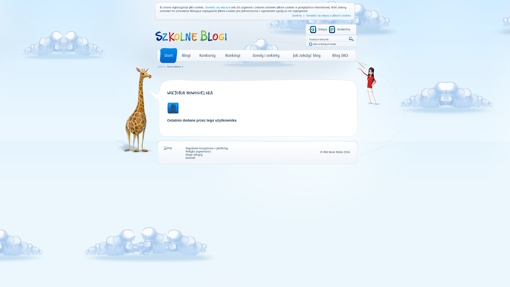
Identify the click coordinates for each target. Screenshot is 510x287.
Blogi (186, 55)
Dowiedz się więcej (216, 7)
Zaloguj (322, 29)
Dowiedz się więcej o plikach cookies (328, 15)
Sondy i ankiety (266, 55)
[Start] (190, 43)
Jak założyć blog (307, 55)
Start (168, 55)
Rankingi (232, 55)
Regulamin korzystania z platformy (207, 148)
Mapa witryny (194, 154)
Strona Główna (174, 67)
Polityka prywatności (198, 151)
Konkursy (207, 55)
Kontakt (190, 158)
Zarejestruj (343, 29)
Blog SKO (340, 55)
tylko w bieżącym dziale (324, 44)
